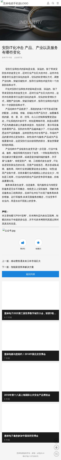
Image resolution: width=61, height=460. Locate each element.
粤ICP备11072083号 (30, 456)
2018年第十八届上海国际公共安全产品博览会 (27, 394)
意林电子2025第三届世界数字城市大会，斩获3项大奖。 (30, 313)
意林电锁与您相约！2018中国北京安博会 (25, 354)
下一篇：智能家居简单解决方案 (18, 267)
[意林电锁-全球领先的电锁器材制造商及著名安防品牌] (14, 3)
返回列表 (30, 274)
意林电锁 (20, 453)
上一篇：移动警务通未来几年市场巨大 (21, 261)
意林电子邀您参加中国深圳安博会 (21, 435)
